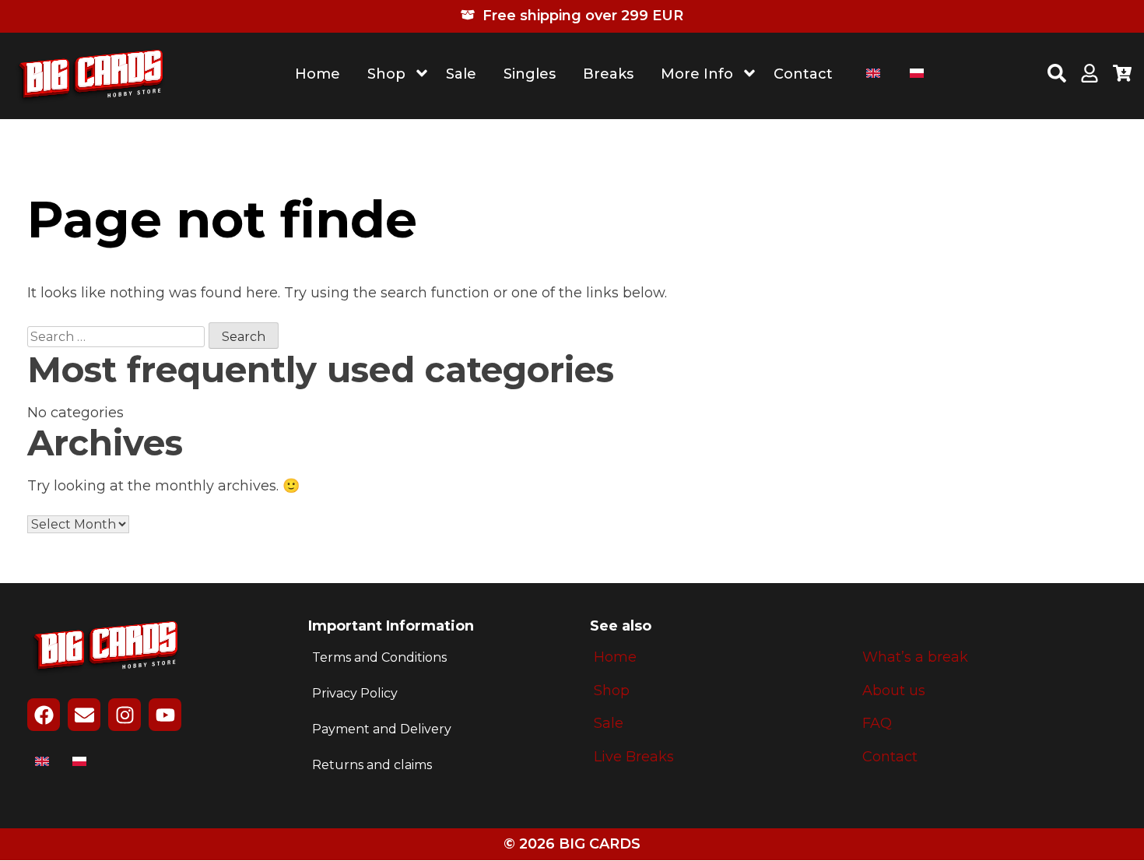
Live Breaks (634, 757)
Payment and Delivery (381, 729)
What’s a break (915, 657)
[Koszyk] (1122, 75)
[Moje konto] (1089, 75)
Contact (803, 74)
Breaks (608, 74)
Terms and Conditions (379, 657)
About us (893, 691)
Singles (530, 74)
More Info (697, 74)
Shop (386, 74)
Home (317, 74)
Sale (461, 74)
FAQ (877, 723)
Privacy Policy (355, 693)
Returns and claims (372, 764)
